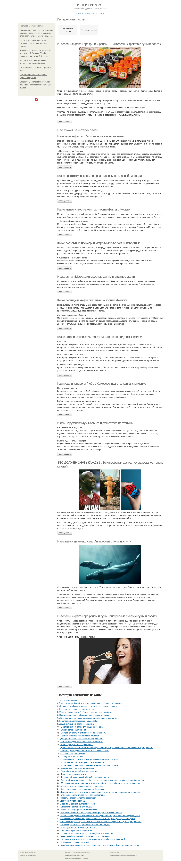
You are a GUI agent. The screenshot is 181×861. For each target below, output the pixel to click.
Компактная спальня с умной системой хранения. (83, 732)
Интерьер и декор (90, 5)
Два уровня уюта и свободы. (73, 800)
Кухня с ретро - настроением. (73, 729)
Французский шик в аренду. (72, 756)
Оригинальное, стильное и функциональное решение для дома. (89, 759)
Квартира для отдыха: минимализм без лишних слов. (84, 750)
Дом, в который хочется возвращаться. (77, 723)
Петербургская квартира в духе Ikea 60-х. (79, 827)
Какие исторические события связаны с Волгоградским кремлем (99, 337)
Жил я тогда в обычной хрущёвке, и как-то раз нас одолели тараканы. (91, 703)
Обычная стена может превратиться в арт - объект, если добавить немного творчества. (100, 783)
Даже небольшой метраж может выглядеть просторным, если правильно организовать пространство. (106, 747)
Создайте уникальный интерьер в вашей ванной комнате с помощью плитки (36, 85)
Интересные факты (68, 29)
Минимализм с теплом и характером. (77, 768)
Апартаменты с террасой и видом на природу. (81, 786)
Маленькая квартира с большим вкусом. (78, 809)
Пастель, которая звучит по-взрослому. (78, 797)
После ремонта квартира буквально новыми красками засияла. (89, 765)
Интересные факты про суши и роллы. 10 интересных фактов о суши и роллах (109, 44)
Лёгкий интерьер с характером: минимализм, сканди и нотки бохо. (89, 717)
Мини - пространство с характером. (76, 744)
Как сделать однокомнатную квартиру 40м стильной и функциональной (92, 839)
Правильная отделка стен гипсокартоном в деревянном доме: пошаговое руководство (100, 815)
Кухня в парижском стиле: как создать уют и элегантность (86, 833)
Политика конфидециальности (74, 855)
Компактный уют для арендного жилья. (78, 830)
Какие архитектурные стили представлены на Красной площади (99, 176)
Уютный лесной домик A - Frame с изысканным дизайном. (85, 712)
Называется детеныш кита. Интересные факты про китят (95, 541)
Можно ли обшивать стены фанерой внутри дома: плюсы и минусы (91, 812)
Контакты (68, 852)
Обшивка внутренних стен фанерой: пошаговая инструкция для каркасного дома (97, 818)
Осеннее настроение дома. (72, 753)
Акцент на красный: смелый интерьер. (77, 803)
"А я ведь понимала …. (69, 700)
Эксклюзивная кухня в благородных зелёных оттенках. (84, 715)
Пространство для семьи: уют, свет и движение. (82, 762)
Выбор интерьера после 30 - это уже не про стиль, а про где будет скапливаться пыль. (99, 845)
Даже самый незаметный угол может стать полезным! (85, 836)
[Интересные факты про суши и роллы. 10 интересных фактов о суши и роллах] (110, 67)
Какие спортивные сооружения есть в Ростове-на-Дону (85, 824)
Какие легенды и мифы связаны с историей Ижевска (92, 300)
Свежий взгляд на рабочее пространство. (79, 771)
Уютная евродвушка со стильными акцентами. (81, 741)
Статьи (100, 13)
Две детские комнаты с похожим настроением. (81, 738)
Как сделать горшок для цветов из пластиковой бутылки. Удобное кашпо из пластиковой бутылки (35, 53)
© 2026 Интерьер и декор (28, 852)
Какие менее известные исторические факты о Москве (93, 209)
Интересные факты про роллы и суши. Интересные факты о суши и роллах (107, 616)
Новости (89, 13)
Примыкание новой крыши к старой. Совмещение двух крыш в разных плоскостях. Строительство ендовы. (36, 33)
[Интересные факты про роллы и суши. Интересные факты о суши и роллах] (110, 661)
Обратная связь (115, 852)
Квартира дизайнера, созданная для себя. (78, 720)
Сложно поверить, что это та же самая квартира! (82, 794)
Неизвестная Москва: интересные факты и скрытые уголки (96, 276)
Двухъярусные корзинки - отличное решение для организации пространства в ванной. (100, 791)
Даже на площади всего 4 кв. (73, 774)
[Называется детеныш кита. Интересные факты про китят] (110, 564)
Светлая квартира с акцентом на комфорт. (79, 735)
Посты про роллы (89, 29)
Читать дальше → (65, 122)
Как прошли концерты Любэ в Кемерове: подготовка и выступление (101, 383)
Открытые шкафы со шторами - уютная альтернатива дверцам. (88, 706)
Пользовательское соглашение (81, 852)
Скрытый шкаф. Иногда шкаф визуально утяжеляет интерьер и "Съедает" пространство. (100, 821)
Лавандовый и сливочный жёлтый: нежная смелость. (84, 777)
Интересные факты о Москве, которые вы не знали (90, 136)
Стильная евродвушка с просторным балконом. (82, 789)
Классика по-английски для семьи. (76, 806)
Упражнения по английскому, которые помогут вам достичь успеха (33, 43)
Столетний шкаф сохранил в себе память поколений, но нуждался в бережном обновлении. (102, 780)
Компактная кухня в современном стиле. (78, 709)
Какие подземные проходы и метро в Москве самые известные (98, 243)
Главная (78, 13)
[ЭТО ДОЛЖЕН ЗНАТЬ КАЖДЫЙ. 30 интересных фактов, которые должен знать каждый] (110, 489)
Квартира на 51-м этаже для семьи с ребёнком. (82, 726)
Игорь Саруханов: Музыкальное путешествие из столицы (95, 423)
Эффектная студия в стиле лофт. (75, 842)
